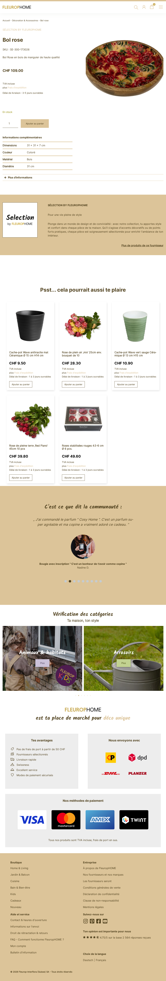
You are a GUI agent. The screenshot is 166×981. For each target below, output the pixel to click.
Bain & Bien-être (20, 887)
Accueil (6, 20)
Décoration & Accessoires (25, 20)
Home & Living (19, 868)
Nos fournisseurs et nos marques (103, 874)
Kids (13, 894)
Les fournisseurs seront (97, 881)
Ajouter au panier (35, 123)
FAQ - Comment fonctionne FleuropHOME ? (37, 939)
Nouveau (15, 907)
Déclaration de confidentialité (101, 894)
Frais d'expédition (17, 87)
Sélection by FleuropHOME (22, 29)
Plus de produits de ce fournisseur (142, 245)
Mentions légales (93, 907)
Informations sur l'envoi (24, 926)
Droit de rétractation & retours (29, 933)
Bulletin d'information (23, 952)
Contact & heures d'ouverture (28, 920)
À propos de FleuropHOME (99, 868)
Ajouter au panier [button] (21, 384)
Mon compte (18, 946)
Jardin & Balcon (20, 874)
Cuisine (14, 881)
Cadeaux (15, 900)
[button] (65, 581)
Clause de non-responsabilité (101, 900)
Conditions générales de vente (101, 887)
